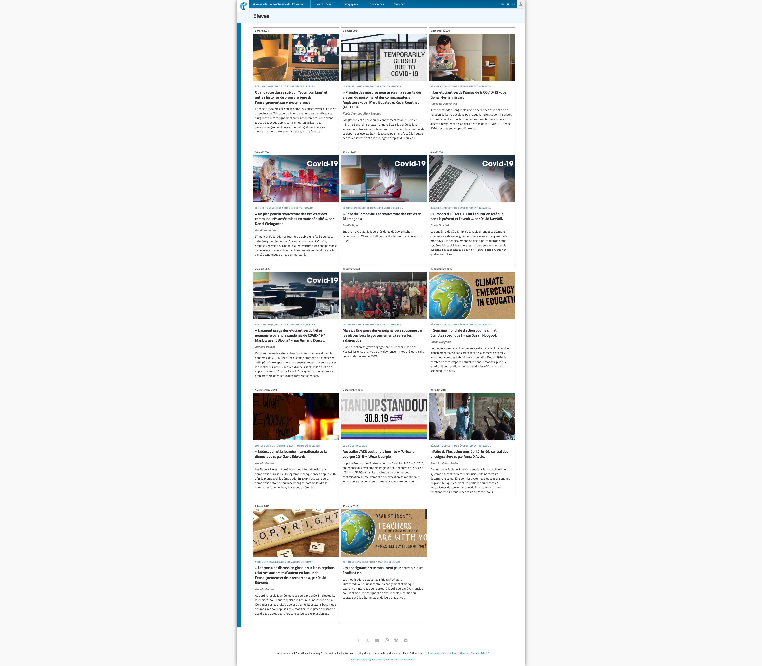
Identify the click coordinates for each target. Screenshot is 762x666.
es (513, 4)
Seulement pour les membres (521, 4)
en (502, 4)
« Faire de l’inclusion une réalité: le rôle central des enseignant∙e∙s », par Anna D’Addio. (472, 441)
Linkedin (405, 640)
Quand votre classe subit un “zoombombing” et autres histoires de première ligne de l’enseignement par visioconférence (296, 82)
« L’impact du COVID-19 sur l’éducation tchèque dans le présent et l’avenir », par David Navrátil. (472, 203)
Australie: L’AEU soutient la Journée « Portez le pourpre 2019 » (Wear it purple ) (384, 436)
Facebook (358, 640)
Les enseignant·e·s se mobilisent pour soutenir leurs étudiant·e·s (384, 552)
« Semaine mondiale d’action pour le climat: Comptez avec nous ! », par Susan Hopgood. (472, 320)
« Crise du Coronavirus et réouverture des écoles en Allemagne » (384, 197)
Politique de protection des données (393, 659)
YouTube (377, 640)
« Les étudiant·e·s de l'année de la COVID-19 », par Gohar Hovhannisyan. (472, 80)
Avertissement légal (361, 659)
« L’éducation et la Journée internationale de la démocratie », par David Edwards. (296, 439)
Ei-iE (243, 6)
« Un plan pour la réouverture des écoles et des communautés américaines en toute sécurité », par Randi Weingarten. (296, 204)
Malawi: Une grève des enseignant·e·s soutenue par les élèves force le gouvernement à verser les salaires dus (384, 313)
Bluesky (396, 640)
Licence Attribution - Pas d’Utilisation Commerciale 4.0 (458, 653)
